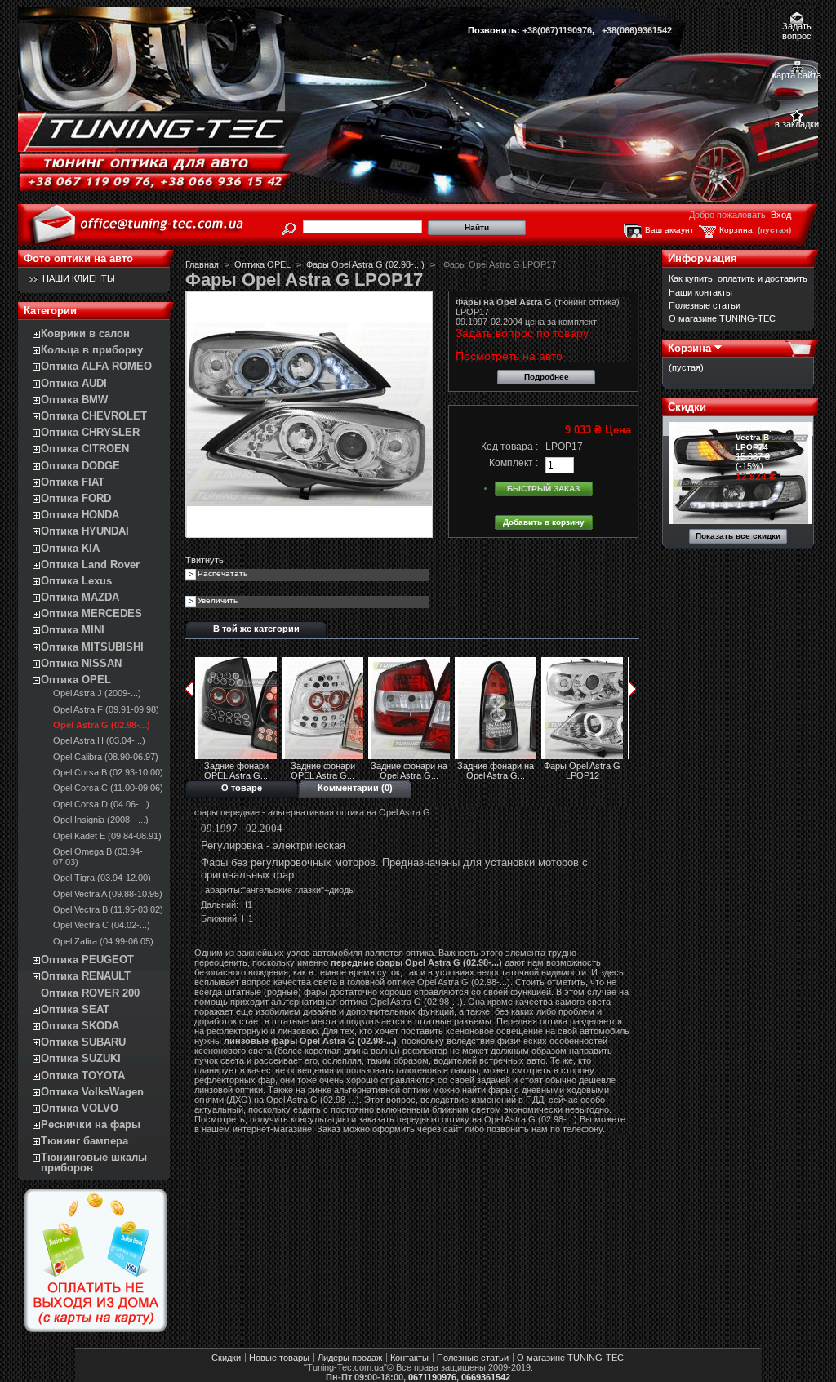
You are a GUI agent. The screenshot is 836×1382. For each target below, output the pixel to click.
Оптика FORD (76, 498)
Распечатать (222, 573)
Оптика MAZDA (80, 597)
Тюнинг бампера (84, 1141)
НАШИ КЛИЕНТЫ (78, 278)
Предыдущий (189, 689)
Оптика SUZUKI (81, 1058)
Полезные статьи (704, 305)
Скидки (687, 407)
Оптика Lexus (76, 581)
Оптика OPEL (76, 679)
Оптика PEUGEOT (87, 959)
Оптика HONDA (80, 515)
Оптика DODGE (80, 466)
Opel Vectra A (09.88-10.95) (107, 894)
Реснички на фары (90, 1124)
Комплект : (513, 463)
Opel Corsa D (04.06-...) (101, 804)
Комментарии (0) (355, 788)
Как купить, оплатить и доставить (738, 278)
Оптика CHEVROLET (94, 416)
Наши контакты (700, 292)
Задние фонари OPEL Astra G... (236, 770)
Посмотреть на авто (509, 355)
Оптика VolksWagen (92, 1092)
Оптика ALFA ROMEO (96, 366)
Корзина (689, 348)
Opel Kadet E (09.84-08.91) (107, 836)
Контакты (409, 1357)
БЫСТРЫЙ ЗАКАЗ (543, 488)
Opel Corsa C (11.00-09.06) (108, 788)
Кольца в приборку (92, 350)
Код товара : (509, 446)
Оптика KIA (70, 548)
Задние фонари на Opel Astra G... (409, 770)
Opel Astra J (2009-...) (97, 693)
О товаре (241, 788)
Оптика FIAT (72, 482)
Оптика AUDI (74, 383)
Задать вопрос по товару (522, 333)
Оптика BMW (74, 399)
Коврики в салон (85, 333)
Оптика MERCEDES (91, 613)
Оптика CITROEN (85, 448)
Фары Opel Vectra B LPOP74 (758, 437)
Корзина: (737, 229)
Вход (781, 215)
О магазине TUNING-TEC (722, 318)
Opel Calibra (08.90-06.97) (105, 757)
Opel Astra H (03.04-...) (99, 740)
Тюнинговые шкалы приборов (94, 1162)
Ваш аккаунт (669, 229)
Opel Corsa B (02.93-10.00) (108, 772)
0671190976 (432, 1377)
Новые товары (279, 1357)
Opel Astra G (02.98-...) (101, 725)
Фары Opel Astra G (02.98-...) (365, 264)
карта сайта (796, 75)
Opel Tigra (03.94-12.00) (102, 877)
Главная (202, 264)
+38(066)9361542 (637, 30)
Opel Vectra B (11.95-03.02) (108, 909)
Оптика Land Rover (90, 564)
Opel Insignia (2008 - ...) (101, 819)
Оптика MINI (72, 630)
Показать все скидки (738, 535)
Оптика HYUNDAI (85, 531)
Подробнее (546, 376)
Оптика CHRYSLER (90, 432)
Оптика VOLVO (79, 1108)
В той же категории (256, 628)
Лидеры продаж (350, 1357)
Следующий (632, 689)
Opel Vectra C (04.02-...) (101, 925)
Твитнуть (204, 560)
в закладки (797, 124)
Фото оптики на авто (78, 258)
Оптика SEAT (75, 1009)
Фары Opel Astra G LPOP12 (582, 770)
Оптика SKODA (80, 1026)
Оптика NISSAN (81, 663)
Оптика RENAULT (86, 976)
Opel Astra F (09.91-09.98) (106, 709)
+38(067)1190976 (557, 30)
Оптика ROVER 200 (90, 993)
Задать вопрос (797, 27)
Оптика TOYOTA (83, 1075)
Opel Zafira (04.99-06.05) (103, 941)
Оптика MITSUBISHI (92, 647)
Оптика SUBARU (83, 1042)
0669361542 (485, 1377)
